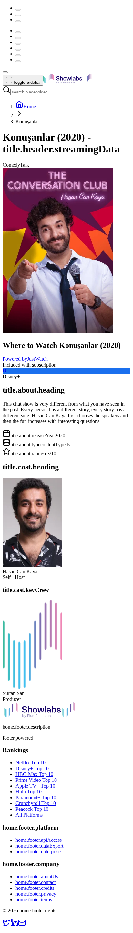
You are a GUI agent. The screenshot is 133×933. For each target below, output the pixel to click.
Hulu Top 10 (28, 791)
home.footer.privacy (35, 894)
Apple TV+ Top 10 (35, 786)
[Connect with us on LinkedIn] (14, 925)
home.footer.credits (34, 888)
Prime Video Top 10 (36, 780)
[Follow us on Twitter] (6, 925)
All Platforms (29, 815)
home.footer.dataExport (39, 846)
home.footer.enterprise (38, 851)
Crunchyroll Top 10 (35, 803)
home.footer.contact (35, 882)
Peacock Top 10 (31, 809)
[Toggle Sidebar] (5, 72)
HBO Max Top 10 (34, 774)
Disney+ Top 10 (32, 768)
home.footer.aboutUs (36, 876)
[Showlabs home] (82, 82)
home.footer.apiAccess (38, 840)
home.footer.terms (33, 899)
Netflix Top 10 (30, 762)
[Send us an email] (22, 925)
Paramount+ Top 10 (35, 797)
